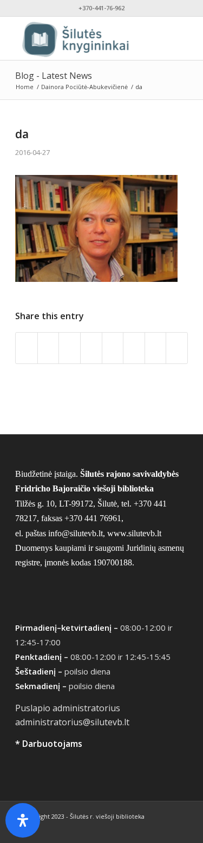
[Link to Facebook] (147, 829)
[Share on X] (48, 348)
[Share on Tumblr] (134, 348)
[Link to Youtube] (163, 829)
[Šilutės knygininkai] (84, 38)
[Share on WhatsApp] (69, 348)
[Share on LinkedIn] (112, 348)
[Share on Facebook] (26, 348)
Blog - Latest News (53, 76)
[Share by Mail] (176, 348)
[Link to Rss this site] (180, 829)
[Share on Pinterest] (91, 348)
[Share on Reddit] (155, 348)
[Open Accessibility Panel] (22, 820)
